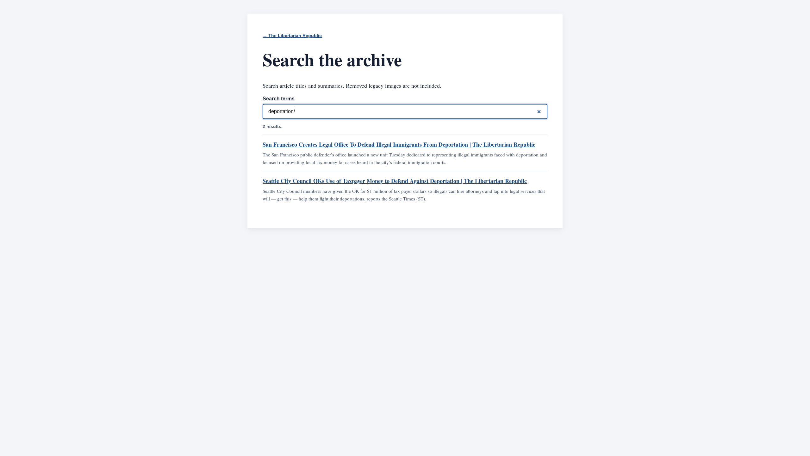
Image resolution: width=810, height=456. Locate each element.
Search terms (279, 98)
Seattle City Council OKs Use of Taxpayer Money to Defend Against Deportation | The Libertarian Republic (395, 181)
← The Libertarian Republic (292, 35)
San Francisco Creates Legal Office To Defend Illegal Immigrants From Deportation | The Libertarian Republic (399, 144)
